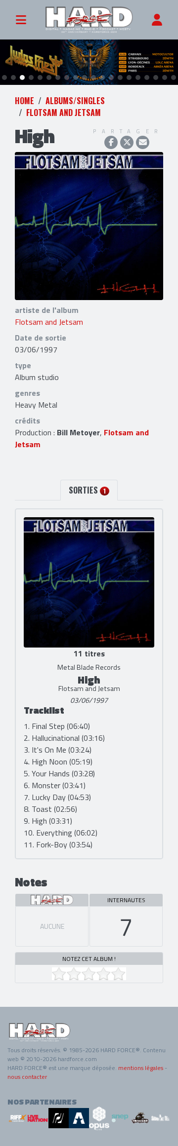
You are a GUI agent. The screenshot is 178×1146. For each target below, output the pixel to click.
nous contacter (27, 1076)
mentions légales (140, 1067)
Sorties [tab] (87, 490)
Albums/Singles (75, 101)
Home (24, 101)
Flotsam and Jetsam (63, 112)
